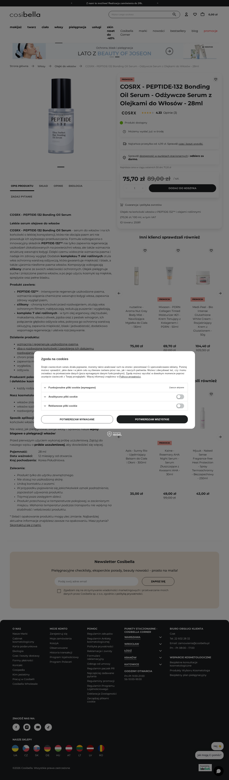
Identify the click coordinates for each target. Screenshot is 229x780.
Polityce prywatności (130, 376)
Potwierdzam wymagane (77, 419)
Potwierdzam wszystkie (152, 419)
